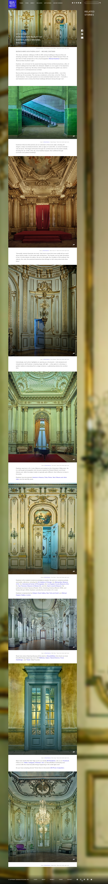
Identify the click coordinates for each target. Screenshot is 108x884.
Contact (69, 879)
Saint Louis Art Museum (54, 586)
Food (26, 3)
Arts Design (47, 3)
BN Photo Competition (57, 768)
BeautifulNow (51, 656)
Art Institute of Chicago (45, 582)
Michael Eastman (54, 58)
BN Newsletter (51, 760)
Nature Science (57, 3)
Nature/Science (55, 658)
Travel (21, 3)
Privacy (52, 879)
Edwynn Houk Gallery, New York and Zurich (46, 593)
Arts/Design (19, 659)
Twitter (26, 762)
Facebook (66, 760)
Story (35, 879)
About (43, 879)
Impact (32, 3)
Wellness (39, 3)
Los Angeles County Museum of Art (58, 584)
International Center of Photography (33, 584)
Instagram (31, 762)
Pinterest (38, 762)
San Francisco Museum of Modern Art (29, 586)
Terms (61, 879)
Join (42, 762)
